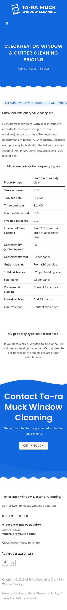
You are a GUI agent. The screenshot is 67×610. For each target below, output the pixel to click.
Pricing (55, 593)
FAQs (19, 598)
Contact (31, 598)
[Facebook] (5, 563)
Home (21, 68)
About (32, 68)
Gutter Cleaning (37, 593)
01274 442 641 (19, 554)
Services (44, 68)
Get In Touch (33, 446)
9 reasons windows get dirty (21, 525)
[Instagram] (13, 563)
